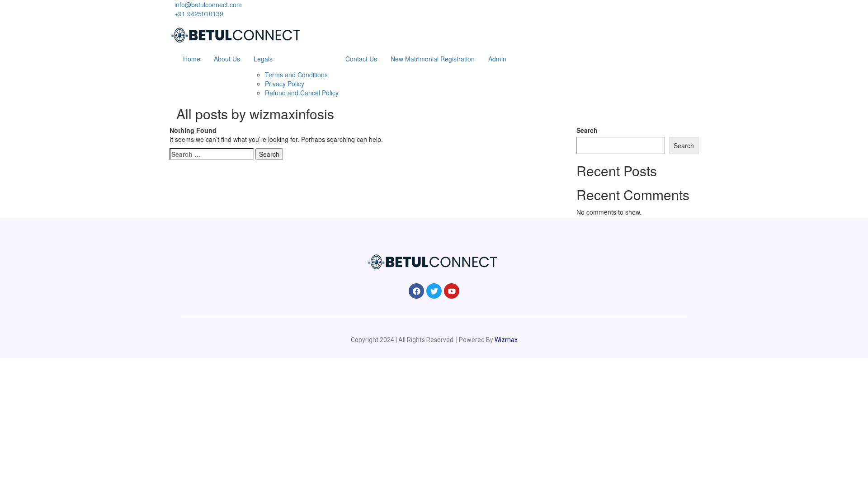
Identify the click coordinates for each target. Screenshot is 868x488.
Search (587, 130)
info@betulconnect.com (208, 4)
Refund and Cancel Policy (302, 92)
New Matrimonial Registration (433, 58)
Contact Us (361, 58)
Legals (263, 58)
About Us (227, 58)
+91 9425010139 (199, 13)
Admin (497, 58)
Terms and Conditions (296, 74)
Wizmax (506, 339)
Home (191, 58)
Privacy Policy (284, 83)
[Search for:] (212, 154)
